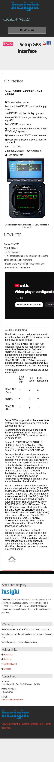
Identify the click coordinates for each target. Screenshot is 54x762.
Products (7, 659)
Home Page (8, 654)
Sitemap (7, 668)
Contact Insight (10, 664)
